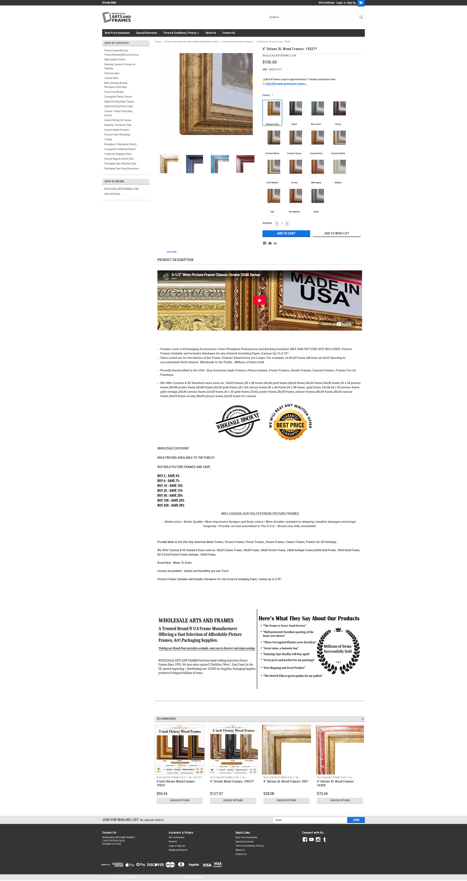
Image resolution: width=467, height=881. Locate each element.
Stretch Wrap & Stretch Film (119, 158)
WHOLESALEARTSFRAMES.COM (121, 189)
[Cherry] (338, 113)
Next (256, 98)
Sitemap (142, 877)
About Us (211, 32)
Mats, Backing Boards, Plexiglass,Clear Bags (116, 85)
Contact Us (228, 32)
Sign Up (351, 2)
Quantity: (267, 223)
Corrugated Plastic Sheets (118, 96)
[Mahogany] (316, 171)
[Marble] (338, 171)
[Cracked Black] (272, 142)
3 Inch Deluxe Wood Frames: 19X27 (176, 783)
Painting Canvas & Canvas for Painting (120, 66)
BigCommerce (165, 877)
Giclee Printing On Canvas (117, 120)
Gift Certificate (327, 2)
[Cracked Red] (316, 142)
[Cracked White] (338, 142)
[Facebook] (264, 243)
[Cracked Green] (294, 142)
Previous (158, 98)
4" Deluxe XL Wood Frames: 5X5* (285, 781)
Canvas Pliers (111, 78)
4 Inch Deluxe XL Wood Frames (237, 41)
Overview (171, 251)
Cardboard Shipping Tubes (118, 154)
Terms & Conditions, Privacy (180, 32)
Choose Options (180, 800)
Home (158, 41)
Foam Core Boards (114, 92)
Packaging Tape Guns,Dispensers (121, 168)
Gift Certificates (176, 837)
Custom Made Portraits (116, 129)
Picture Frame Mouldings (117, 134)
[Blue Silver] (316, 113)
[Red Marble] (294, 200)
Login (339, 2)
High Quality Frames (114, 59)
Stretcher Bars (111, 73)
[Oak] (272, 200)
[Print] (275, 243)
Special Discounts (146, 32)
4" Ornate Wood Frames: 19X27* (232, 781)
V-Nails (108, 139)
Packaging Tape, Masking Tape (120, 163)
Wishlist (173, 841)
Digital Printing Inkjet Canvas (119, 101)
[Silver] (316, 200)
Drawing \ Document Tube (118, 125)
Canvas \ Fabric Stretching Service (118, 113)
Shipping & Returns (178, 850)
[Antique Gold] (272, 113)
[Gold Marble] (272, 171)
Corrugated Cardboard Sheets (120, 149)
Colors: (268, 95)
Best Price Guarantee (117, 32)
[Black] (294, 113)
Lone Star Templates (193, 877)
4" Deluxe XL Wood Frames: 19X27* (273, 41)
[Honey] (294, 171)
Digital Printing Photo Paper (118, 106)
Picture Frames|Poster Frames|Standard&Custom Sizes (121, 52)
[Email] (270, 243)
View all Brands (112, 193)
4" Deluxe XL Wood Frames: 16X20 (335, 783)
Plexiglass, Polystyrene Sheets (120, 144)
